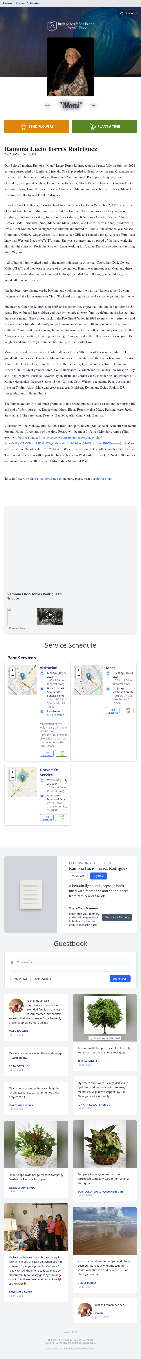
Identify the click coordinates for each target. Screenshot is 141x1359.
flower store (104, 478)
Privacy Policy (60, 1342)
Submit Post (120, 978)
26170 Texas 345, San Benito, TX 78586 (57, 806)
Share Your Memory (117, 917)
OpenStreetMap (74, 1348)
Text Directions (46, 754)
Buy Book (98, 876)
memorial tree (48, 478)
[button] (22, 676)
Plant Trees (61, 753)
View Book (78, 876)
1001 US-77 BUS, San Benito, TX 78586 (123, 699)
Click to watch (55, 715)
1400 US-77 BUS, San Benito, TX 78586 (57, 703)
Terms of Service (80, 1342)
